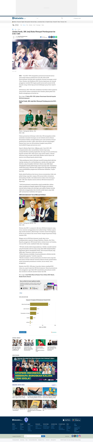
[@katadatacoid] (80, 435)
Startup (29, 428)
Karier (26, 439)
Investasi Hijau (46, 428)
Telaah (60, 425)
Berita (15, 21)
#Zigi (21, 293)
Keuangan (38, 25)
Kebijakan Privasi (41, 439)
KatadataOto (76, 431)
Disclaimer (48, 439)
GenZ (34, 25)
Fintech (29, 426)
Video (58, 21)
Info (65, 21)
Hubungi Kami (53, 439)
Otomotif (55, 21)
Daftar (43, 436)
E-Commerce (30, 425)
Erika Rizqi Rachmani (22, 36)
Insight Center (77, 427)
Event (75, 430)
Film (27, 25)
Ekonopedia (27, 21)
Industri (13, 426)
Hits (21, 25)
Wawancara (61, 428)
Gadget (29, 429)
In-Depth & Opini (49, 21)
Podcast (62, 21)
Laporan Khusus (62, 429)
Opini (60, 426)
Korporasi (22, 429)
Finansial (19, 21)
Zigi (15, 29)
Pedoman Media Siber (33, 439)
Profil (37, 426)
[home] (12, 22)
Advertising (22, 439)
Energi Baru (45, 425)
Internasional (14, 428)
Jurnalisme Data (41, 21)
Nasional (14, 425)
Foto (67, 429)
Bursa (21, 428)
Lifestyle (30, 25)
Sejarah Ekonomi (39, 425)
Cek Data (52, 428)
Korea (24, 25)
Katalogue (68, 428)
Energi (13, 429)
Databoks (76, 429)
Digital (22, 21)
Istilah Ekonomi (38, 428)
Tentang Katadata (15, 439)
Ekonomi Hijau (34, 21)
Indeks (75, 425)
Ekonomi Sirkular (46, 426)
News (67, 425)
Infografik (53, 425)
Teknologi (30, 430)
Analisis (52, 426)
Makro (21, 425)
